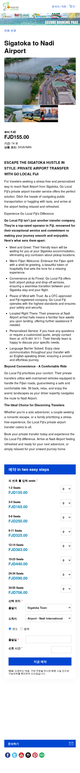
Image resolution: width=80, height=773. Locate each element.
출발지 (13, 608)
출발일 (14, 640)
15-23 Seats (17, 561)
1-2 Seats (17, 490)
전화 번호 (10, 30)
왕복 (26, 629)
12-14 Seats (17, 547)
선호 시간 (15, 648)
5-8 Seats (17, 518)
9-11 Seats (17, 532)
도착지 (13, 618)
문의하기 (13, 744)
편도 (15, 629)
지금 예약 (40, 661)
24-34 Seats (17, 575)
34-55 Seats (17, 590)
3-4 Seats (17, 504)
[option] (13, 113)
